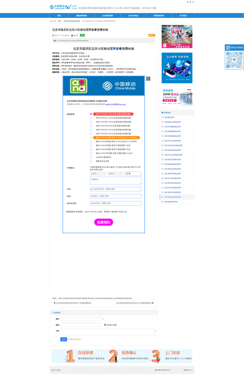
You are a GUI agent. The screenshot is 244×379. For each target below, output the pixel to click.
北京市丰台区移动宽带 (172, 140)
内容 (57, 331)
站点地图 (56, 370)
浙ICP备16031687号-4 (162, 370)
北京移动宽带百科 (170, 201)
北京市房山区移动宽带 (172, 159)
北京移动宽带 (168, 117)
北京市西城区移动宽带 (172, 131)
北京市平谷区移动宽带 (172, 187)
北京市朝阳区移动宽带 (172, 136)
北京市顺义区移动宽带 (172, 169)
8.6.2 (188, 370)
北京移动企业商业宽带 (172, 122)
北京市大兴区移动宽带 (172, 178)
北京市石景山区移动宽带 (172, 145)
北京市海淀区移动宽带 (172, 150)
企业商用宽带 (107, 15)
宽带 (54, 53)
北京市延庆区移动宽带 (71, 21)
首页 (59, 15)
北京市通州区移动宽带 (172, 164)
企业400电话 (133, 15)
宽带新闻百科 (159, 15)
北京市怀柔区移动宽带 (172, 183)
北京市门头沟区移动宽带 (172, 155)
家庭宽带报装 (81, 15)
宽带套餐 (116, 48)
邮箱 (57, 325)
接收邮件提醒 (112, 325)
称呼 (57, 319)
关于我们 (183, 15)
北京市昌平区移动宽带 (172, 173)
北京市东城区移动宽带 (172, 126)
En (193, 2)
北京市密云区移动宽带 (172, 192)
